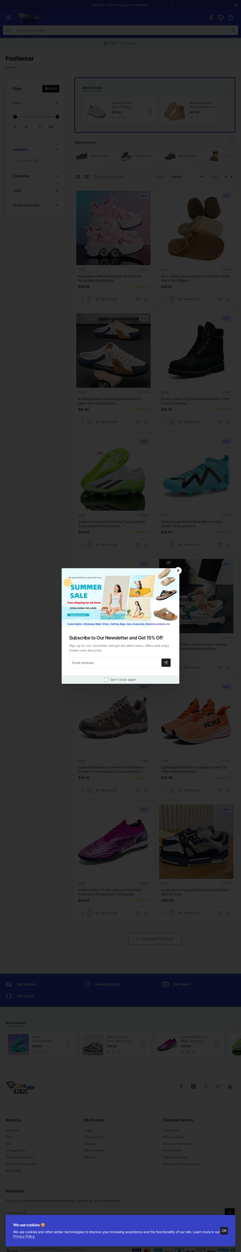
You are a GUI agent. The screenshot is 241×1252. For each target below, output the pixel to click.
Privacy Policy (24, 1236)
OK (224, 1230)
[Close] (178, 570)
